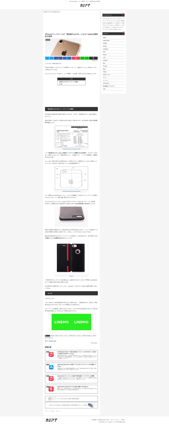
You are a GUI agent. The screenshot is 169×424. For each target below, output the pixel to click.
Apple (104, 37)
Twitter (104, 71)
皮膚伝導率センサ (49, 337)
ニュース (48, 335)
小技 (104, 89)
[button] (93, 58)
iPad (104, 51)
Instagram (105, 49)
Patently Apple (52, 341)
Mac (104, 63)
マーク (76, 335)
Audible (105, 43)
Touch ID (58, 335)
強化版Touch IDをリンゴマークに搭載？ (68, 81)
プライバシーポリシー (115, 419)
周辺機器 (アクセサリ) (109, 86)
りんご (80, 335)
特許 (95, 335)
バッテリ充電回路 (69, 335)
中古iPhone (106, 83)
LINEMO (105, 60)
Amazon (71, 275)
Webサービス (106, 74)
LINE (104, 57)
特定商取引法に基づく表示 (103, 419)
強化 (84, 335)
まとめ (60, 83)
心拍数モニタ (90, 335)
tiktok (104, 69)
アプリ (104, 77)
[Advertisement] (71, 23)
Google (105, 46)
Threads (105, 66)
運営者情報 (94, 419)
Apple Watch (106, 40)
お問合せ (123, 419)
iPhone (53, 335)
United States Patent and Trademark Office (71, 148)
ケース (63, 335)
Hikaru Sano (55, 63)
